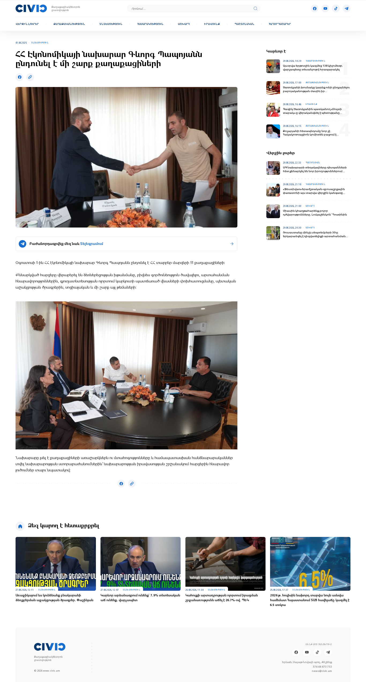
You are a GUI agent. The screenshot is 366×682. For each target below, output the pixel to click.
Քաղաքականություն (69, 24)
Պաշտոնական (244, 24)
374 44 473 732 (322, 666)
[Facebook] (314, 8)
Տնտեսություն (110, 24)
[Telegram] (346, 8)
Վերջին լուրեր (27, 24)
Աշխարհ (184, 24)
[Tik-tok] (335, 8)
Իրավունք (212, 24)
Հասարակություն (150, 24)
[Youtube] (325, 8)
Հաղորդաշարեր (280, 24)
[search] (255, 8)
